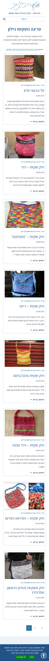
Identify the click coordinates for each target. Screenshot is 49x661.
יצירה (38, 85)
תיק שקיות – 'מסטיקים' (28, 236)
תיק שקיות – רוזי (32, 166)
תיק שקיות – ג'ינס (32, 305)
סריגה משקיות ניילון (28, 85)
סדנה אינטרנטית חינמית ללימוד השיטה (22, 49)
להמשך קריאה (37, 121)
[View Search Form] (5, 19)
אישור (32, 657)
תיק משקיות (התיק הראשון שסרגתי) (25, 590)
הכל (42, 85)
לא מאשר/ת (21, 657)
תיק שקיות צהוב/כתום (28, 375)
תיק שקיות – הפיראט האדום (24, 518)
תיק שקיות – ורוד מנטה (28, 444)
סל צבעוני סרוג (34, 90)
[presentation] (24, 68)
